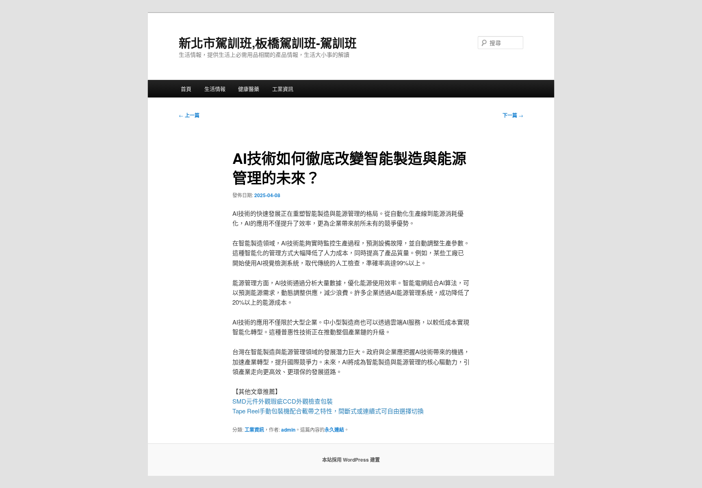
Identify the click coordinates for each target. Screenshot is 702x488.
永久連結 (334, 429)
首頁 (186, 88)
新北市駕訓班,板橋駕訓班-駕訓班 (268, 42)
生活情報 (214, 88)
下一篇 (513, 115)
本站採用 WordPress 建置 (351, 459)
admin (288, 429)
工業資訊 (282, 88)
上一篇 (189, 115)
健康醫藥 (248, 88)
